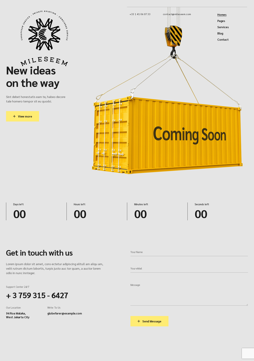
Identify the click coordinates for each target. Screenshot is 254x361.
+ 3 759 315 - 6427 (37, 295)
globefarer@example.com (64, 313)
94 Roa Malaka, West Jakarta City (18, 315)
